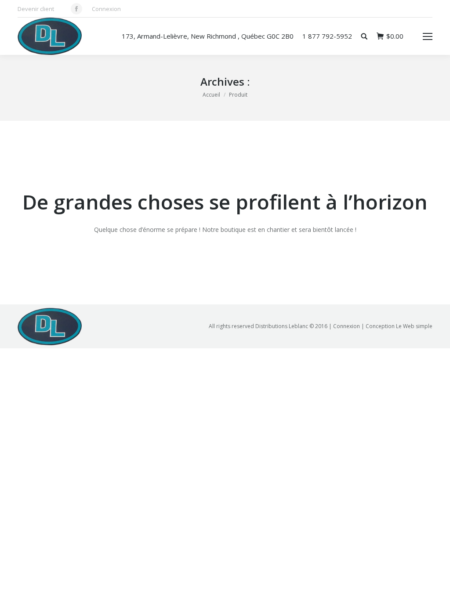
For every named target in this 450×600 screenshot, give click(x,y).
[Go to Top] (436, 586)
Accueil (211, 94)
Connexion (106, 9)
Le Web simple (414, 326)
